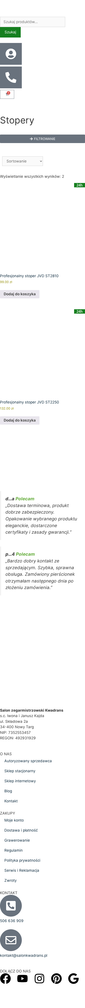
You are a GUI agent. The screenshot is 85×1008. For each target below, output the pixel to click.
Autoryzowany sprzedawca (28, 761)
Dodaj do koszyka (20, 294)
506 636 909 (12, 921)
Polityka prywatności (22, 860)
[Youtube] (22, 978)
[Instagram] (39, 978)
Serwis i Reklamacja (21, 870)
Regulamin (13, 850)
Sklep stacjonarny (19, 771)
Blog (8, 791)
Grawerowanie (17, 840)
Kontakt (11, 801)
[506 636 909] (11, 906)
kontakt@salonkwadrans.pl (23, 955)
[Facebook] (5, 978)
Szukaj (10, 32)
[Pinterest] (56, 978)
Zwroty (10, 880)
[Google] (73, 978)
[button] (42, 139)
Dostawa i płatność (21, 830)
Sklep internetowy (20, 781)
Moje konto (14, 820)
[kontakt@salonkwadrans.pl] (11, 940)
